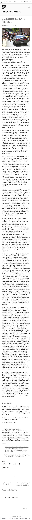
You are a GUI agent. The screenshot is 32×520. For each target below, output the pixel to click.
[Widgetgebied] (29, 7)
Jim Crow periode (15, 135)
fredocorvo (13, 25)
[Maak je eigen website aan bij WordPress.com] (16, 1)
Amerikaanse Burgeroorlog (20, 85)
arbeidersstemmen (11, 11)
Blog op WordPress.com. (16, 516)
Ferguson (5, 112)
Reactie (25, 508)
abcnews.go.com (7, 403)
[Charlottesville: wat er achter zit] (16, 476)
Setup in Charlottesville (14, 429)
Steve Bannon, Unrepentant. (19, 417)
